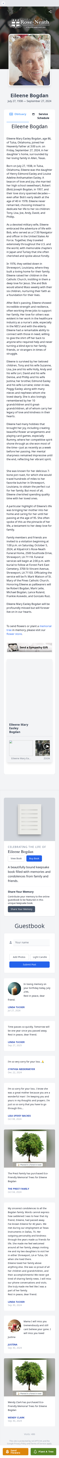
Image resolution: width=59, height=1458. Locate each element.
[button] (29, 1148)
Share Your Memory (21, 909)
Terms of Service (38, 1443)
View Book (16, 858)
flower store (14, 634)
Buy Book (34, 858)
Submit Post (29, 964)
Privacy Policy (20, 1443)
